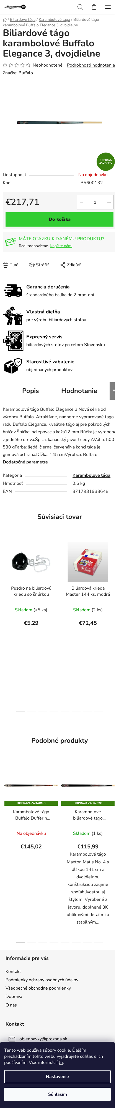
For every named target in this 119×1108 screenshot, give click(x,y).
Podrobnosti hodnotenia (91, 65)
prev (5, 579)
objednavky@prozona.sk (43, 1039)
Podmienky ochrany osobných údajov (42, 980)
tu (61, 1062)
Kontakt (13, 971)
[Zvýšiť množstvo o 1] (109, 202)
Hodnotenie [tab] (79, 390)
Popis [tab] (30, 390)
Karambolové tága (91, 475)
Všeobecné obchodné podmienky (38, 988)
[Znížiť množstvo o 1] (81, 202)
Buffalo (26, 73)
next (113, 579)
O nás (11, 1005)
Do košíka (60, 219)
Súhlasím (57, 1094)
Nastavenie (57, 1077)
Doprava (14, 996)
